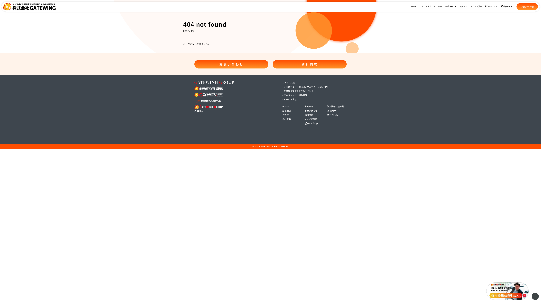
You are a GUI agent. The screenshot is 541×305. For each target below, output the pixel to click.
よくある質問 (476, 6)
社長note (507, 6)
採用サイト (493, 6)
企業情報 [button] (449, 6)
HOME (413, 6)
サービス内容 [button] (425, 6)
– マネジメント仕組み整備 (294, 95)
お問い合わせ (311, 110)
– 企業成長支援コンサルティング (297, 90)
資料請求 (309, 114)
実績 (440, 6)
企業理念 (286, 110)
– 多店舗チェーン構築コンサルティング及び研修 (305, 86)
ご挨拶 (285, 114)
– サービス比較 (289, 99)
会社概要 (286, 119)
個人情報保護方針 (335, 106)
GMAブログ (312, 123)
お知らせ (463, 6)
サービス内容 (288, 82)
